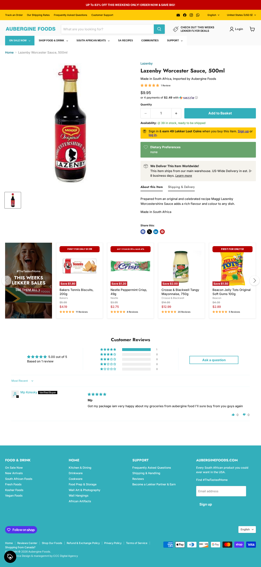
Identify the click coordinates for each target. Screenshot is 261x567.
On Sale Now (14, 467)
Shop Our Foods (52, 543)
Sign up (243, 131)
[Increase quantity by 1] (176, 113)
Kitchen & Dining (80, 467)
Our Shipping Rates (38, 15)
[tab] (151, 187)
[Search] (159, 29)
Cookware (75, 478)
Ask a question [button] (214, 360)
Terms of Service (136, 543)
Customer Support (102, 15)
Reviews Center (27, 543)
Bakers (64, 297)
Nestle (114, 297)
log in (153, 135)
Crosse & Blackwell (172, 297)
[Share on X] (149, 231)
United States (240, 14)
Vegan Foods (14, 495)
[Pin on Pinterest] (162, 231)
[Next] (254, 280)
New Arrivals (14, 473)
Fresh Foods (13, 484)
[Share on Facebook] (142, 231)
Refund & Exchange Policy (83, 543)
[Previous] (6, 280)
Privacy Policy (113, 543)
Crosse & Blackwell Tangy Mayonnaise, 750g (180, 292)
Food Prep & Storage (82, 484)
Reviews (138, 478)
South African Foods (18, 478)
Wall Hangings (78, 495)
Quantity (146, 104)
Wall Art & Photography (84, 490)
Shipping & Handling (146, 473)
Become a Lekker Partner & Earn (154, 484)
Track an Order (14, 15)
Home (9, 52)
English (212, 14)
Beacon (216, 297)
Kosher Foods (14, 490)
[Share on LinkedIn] (155, 231)
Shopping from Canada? (20, 547)
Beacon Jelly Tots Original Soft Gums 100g (231, 292)
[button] (198, 98)
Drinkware (76, 473)
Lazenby (146, 63)
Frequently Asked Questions (70, 15)
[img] (97, 394)
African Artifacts (80, 501)
